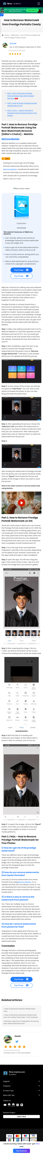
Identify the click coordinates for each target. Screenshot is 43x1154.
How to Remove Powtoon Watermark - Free (20, 1010)
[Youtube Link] (5, 1105)
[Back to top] (39, 1036)
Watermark (15, 35)
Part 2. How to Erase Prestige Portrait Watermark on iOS (22, 104)
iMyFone (18, 4)
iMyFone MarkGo (10, 138)
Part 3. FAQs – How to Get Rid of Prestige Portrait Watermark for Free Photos (22, 113)
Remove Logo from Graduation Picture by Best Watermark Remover (21, 1022)
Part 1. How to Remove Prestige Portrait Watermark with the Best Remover (20, 96)
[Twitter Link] (17, 1105)
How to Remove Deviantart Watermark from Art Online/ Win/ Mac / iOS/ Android (21, 1016)
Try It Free (18, 270)
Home (7, 35)
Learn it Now (21, 1117)
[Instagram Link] (22, 1105)
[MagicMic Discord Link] (13, 1105)
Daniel (13, 43)
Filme (9, 3)
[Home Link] (14, 1073)
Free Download (21, 1151)
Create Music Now (32, 10)
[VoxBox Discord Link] (9, 1105)
